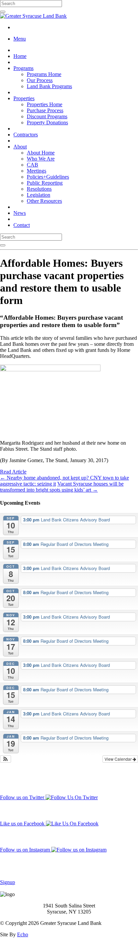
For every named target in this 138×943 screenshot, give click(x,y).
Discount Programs (47, 116)
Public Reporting (45, 183)
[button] (5, 759)
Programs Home (44, 74)
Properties (23, 98)
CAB (32, 165)
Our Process (40, 80)
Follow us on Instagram (25, 850)
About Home (41, 152)
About (20, 146)
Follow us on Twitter (23, 797)
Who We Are (41, 159)
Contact (21, 225)
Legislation (38, 195)
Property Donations (47, 122)
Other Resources (44, 201)
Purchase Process (45, 110)
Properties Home (44, 104)
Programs (23, 68)
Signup (7, 882)
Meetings (36, 171)
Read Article (13, 472)
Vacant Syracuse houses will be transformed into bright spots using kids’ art (62, 487)
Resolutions (39, 189)
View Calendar (119, 759)
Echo (22, 934)
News (19, 213)
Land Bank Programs (49, 86)
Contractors (25, 134)
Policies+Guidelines (48, 177)
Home (19, 56)
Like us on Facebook (23, 823)
